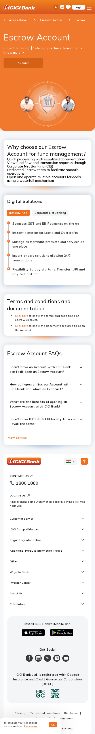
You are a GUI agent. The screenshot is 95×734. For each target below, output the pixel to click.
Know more (12, 52)
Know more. (31, 726)
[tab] (18, 213)
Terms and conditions (45, 713)
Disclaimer (71, 713)
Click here (21, 325)
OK (53, 724)
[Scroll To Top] (84, 461)
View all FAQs (17, 437)
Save (25, 63)
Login (79, 7)
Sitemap (21, 713)
